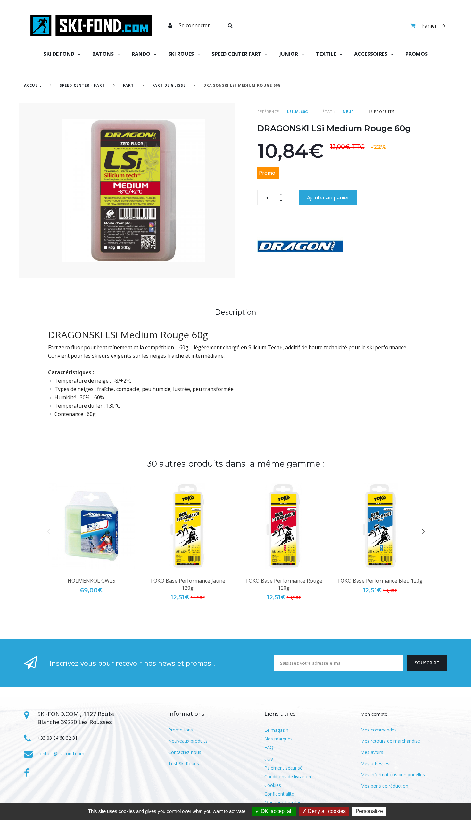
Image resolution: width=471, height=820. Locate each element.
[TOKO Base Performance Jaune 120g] (187, 526)
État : (328, 111)
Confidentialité (279, 794)
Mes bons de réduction (384, 786)
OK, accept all (276, 811)
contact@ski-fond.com (60, 753)
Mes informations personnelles (392, 775)
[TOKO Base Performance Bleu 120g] (379, 526)
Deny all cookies (326, 811)
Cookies (272, 785)
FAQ (268, 747)
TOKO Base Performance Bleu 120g (380, 580)
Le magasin (276, 730)
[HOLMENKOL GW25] (91, 526)
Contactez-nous (184, 752)
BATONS (103, 53)
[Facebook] (26, 772)
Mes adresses (374, 763)
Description (235, 312)
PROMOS (416, 53)
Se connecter (194, 25)
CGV (268, 759)
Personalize (369, 811)
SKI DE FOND (59, 53)
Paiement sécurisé (283, 768)
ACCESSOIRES (370, 53)
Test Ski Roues (183, 763)
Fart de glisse (169, 85)
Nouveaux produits (188, 741)
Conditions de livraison (287, 777)
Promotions (180, 730)
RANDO (141, 53)
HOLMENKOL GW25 (91, 580)
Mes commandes (378, 730)
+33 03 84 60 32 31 (57, 738)
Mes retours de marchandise (390, 741)
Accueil (33, 85)
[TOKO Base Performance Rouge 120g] (283, 526)
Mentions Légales (282, 802)
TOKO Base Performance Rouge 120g (283, 584)
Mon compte (373, 714)
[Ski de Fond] (91, 25)
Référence (268, 111)
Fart (129, 85)
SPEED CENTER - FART (82, 85)
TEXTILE (326, 53)
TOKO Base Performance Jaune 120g (187, 584)
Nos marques (278, 739)
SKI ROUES (181, 53)
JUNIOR (288, 53)
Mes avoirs (371, 752)
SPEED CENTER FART (236, 53)
